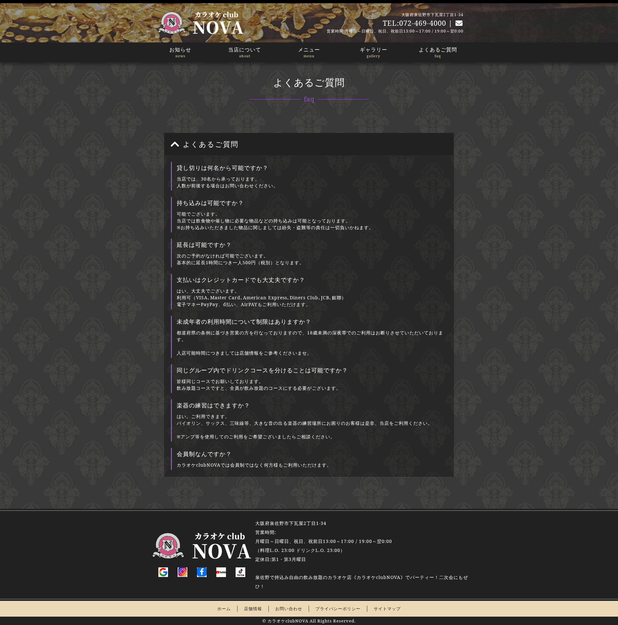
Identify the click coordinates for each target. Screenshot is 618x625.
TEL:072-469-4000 (414, 23)
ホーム (224, 608)
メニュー (309, 52)
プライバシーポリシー (337, 608)
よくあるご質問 (438, 52)
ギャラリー (373, 52)
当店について (244, 52)
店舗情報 (253, 608)
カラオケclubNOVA (287, 621)
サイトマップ (387, 608)
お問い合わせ (288, 608)
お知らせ (180, 52)
